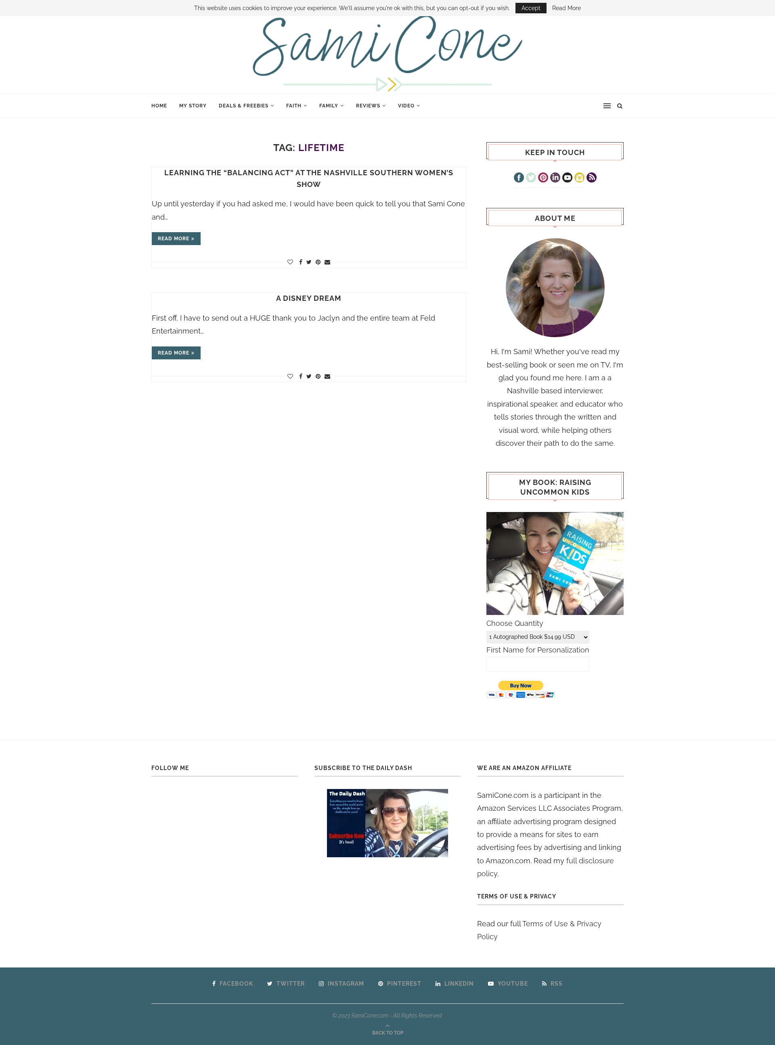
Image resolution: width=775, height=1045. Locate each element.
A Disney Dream (308, 298)
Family (328, 106)
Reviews (368, 106)
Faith (294, 106)
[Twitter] (531, 178)
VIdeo (406, 106)
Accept (531, 8)
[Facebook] (519, 178)
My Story (193, 106)
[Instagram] (579, 178)
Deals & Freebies (243, 106)
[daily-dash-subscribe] (387, 823)
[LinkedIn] (555, 178)
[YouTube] (567, 178)
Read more (173, 238)
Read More (566, 8)
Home (159, 106)
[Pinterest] (543, 178)
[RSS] (591, 178)
